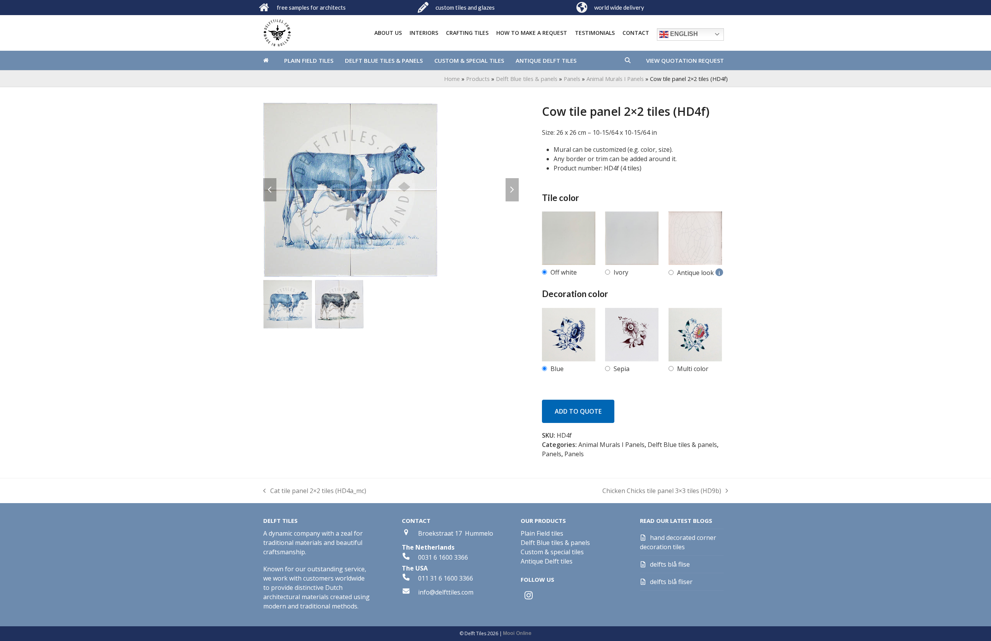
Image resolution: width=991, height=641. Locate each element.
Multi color (692, 368)
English (683, 34)
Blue (557, 368)
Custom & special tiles (552, 552)
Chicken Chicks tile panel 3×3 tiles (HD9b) (661, 490)
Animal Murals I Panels (615, 78)
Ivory (621, 272)
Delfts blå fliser (671, 581)
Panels (572, 78)
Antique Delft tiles (547, 561)
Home (452, 78)
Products (478, 78)
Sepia (621, 368)
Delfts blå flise (670, 564)
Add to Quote (578, 411)
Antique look (698, 272)
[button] (628, 60)
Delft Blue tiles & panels (526, 78)
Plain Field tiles (542, 533)
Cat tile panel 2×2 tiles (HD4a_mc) (314, 490)
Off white (563, 272)
